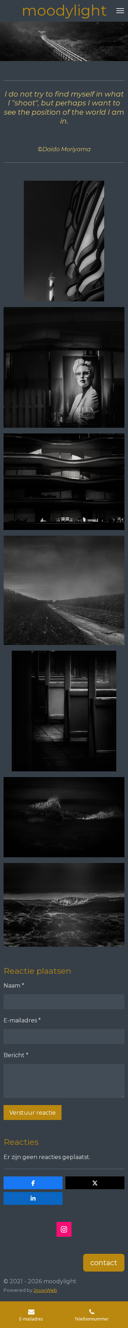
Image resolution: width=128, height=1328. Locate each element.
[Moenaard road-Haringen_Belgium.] (64, 590)
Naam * (14, 985)
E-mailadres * (22, 1020)
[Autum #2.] (64, 711)
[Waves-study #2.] (64, 905)
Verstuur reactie (32, 1112)
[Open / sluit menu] (120, 11)
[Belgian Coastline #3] (64, 241)
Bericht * (16, 1055)
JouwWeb (45, 1290)
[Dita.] (64, 367)
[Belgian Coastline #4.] (64, 482)
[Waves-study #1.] (64, 817)
